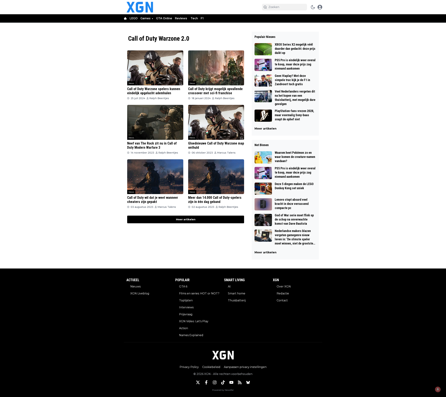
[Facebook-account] (206, 382)
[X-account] (198, 382)
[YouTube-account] (231, 382)
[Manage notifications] (438, 389)
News (131, 83)
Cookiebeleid (211, 367)
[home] (125, 18)
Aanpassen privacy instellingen (245, 367)
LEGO (134, 18)
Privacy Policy (189, 367)
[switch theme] (312, 7)
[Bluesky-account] (248, 382)
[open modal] (319, 7)
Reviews (181, 18)
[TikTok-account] (223, 382)
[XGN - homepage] (140, 7)
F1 (202, 18)
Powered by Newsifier (223, 390)
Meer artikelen (185, 219)
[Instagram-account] (215, 382)
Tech (194, 18)
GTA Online (164, 18)
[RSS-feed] (240, 382)
